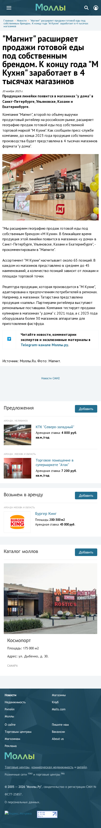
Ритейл (9, 709)
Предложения (19, 407)
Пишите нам (60, 724)
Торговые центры (17, 767)
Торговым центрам (18, 731)
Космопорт (19, 640)
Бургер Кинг (46, 513)
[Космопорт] (50, 598)
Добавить (86, 409)
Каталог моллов (21, 551)
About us (58, 739)
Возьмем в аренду (23, 494)
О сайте (10, 724)
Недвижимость (15, 702)
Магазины (59, 695)
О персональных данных (22, 802)
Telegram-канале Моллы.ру (44, 344)
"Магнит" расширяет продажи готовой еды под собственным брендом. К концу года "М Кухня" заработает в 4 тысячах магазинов (46, 23)
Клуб (55, 702)
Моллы (9, 716)
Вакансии (58, 731)
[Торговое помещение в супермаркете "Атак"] (17, 468)
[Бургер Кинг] (17, 522)
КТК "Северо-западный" (55, 427)
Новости (22, 20)
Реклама (11, 746)
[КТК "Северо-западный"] (17, 435)
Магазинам (12, 739)
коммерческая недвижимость (52, 767)
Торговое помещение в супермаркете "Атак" (55, 462)
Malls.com (59, 709)
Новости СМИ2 (50, 378)
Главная (8, 20)
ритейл (82, 767)
